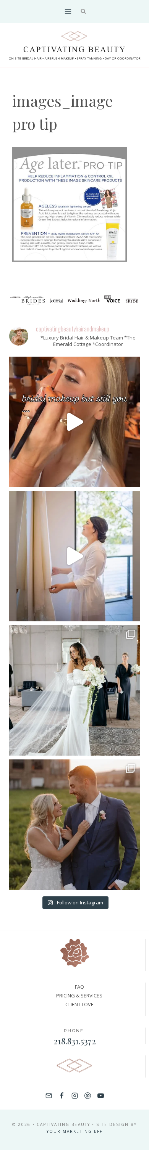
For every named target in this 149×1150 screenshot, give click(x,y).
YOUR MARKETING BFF (75, 1131)
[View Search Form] (83, 11)
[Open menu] (68, 11)
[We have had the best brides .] (74, 556)
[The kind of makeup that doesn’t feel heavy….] (74, 422)
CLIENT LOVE (79, 1004)
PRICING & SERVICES (79, 995)
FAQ (79, 986)
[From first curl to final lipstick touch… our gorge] (74, 824)
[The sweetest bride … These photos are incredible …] (74, 690)
